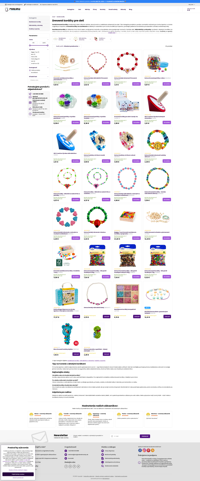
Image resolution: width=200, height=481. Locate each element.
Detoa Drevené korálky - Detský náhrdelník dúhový (155, 192)
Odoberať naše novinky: (61, 438)
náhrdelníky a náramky (87, 361)
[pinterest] (148, 452)
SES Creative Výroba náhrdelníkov (65, 153)
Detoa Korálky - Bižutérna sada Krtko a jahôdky (67, 194)
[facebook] (140, 452)
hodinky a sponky (100, 361)
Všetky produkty (35, 70)
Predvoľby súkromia (89, 476)
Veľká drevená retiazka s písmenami (157, 232)
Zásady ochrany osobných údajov (104, 476)
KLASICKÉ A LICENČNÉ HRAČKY (115, 1)
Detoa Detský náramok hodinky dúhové (155, 156)
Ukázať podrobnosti (18, 478)
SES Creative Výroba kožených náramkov (155, 117)
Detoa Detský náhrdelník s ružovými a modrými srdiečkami (127, 194)
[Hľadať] (180, 9)
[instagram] (144, 452)
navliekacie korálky (73, 361)
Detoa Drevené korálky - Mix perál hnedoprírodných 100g (125, 271)
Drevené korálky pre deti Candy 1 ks (126, 117)
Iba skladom (34, 72)
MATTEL (98, 1)
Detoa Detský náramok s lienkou (95, 232)
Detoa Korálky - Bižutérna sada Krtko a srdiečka (97, 192)
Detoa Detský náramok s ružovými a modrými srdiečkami (66, 233)
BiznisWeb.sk (106, 478)
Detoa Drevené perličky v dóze (155, 78)
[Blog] (153, 452)
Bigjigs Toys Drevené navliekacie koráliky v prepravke (125, 233)
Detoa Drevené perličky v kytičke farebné (95, 117)
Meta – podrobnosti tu (21, 461)
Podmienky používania (121, 476)
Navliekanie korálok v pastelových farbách (156, 312)
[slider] (30, 45)
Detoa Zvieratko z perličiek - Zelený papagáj (95, 350)
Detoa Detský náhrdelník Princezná (96, 78)
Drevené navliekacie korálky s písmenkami (63, 79)
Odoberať (145, 436)
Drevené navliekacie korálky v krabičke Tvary (67, 271)
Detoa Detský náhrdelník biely (94, 307)
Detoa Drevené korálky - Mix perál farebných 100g (95, 271)
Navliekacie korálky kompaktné (125, 309)
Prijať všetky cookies (18, 474)
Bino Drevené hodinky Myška (63, 349)
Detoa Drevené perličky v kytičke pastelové (64, 117)
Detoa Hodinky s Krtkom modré (94, 155)
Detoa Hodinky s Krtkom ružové (124, 155)
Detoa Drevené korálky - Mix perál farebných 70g (156, 271)
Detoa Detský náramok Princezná (125, 78)
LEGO (102, 1)
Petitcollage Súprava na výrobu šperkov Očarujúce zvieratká (64, 310)
